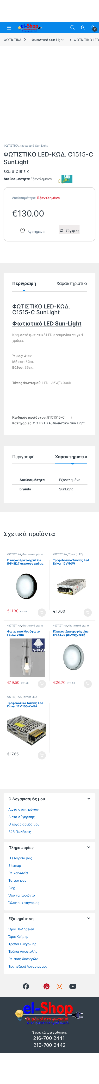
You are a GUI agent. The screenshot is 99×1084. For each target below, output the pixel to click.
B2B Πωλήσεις (19, 832)
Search (72, 27)
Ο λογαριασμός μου (23, 824)
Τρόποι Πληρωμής (22, 944)
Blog (11, 888)
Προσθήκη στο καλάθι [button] (38, 612)
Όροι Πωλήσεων (21, 929)
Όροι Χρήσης (18, 936)
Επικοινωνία (18, 873)
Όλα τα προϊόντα (21, 895)
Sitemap (14, 865)
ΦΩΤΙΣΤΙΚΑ (12, 40)
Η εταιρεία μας (20, 858)
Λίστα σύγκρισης (21, 817)
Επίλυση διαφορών (23, 959)
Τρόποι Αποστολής (22, 951)
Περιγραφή (24, 283)
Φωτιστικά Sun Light (47, 40)
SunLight (66, 489)
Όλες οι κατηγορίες (23, 903)
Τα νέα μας (17, 880)
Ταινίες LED (75, 554)
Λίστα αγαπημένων (23, 809)
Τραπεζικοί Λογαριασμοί (27, 966)
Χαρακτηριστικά (72, 283)
